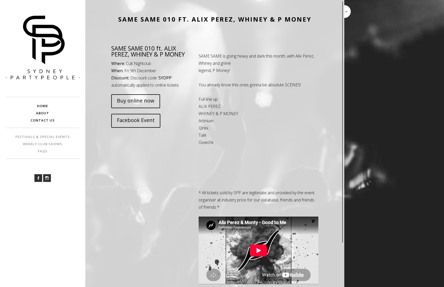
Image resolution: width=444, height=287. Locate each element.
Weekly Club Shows (42, 144)
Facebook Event (136, 120)
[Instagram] (47, 178)
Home (42, 106)
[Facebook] (38, 178)
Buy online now (135, 100)
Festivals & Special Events (42, 136)
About (42, 113)
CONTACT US (43, 120)
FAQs (43, 151)
